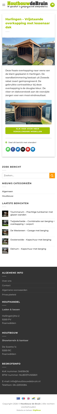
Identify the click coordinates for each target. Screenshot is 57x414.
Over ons (6, 281)
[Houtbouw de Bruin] (27, 4)
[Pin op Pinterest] (28, 149)
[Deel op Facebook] (13, 149)
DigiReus (37, 410)
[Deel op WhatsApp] (8, 149)
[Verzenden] (52, 175)
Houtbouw (7, 196)
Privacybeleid (9, 294)
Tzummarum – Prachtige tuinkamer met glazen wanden (31, 213)
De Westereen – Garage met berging (29, 230)
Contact (6, 285)
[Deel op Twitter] (18, 149)
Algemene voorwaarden (14, 290)
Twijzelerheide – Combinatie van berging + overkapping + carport (32, 222)
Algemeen (7, 191)
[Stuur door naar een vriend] (23, 149)
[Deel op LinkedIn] (33, 149)
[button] (3, 4)
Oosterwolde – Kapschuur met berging (30, 239)
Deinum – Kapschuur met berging (28, 248)
